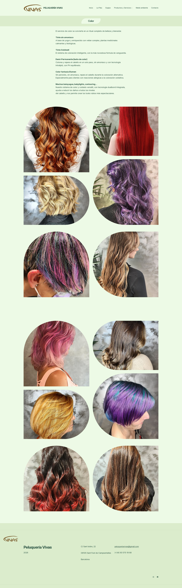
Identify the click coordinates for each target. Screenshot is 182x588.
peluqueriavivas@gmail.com (127, 546)
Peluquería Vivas (53, 8)
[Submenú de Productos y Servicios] (131, 7)
